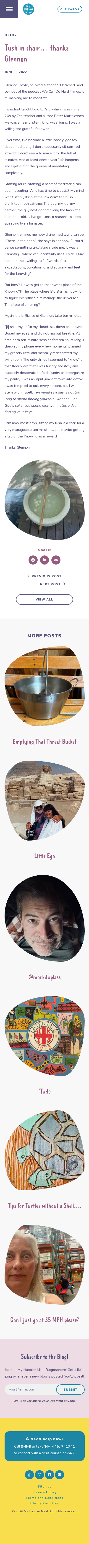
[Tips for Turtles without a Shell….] (45, 1152)
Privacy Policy (44, 1492)
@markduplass (45, 977)
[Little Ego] (45, 802)
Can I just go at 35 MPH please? (44, 1320)
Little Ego (44, 856)
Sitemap (45, 1486)
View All (44, 599)
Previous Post (46, 576)
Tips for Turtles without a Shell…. (44, 1206)
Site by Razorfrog (44, 1503)
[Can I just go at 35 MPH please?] (45, 1266)
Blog (10, 35)
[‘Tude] (45, 1038)
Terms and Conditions (44, 1498)
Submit (70, 1390)
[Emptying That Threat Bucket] (45, 688)
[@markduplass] (45, 920)
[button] (9, 9)
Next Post (51, 584)
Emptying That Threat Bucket (44, 742)
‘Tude (45, 1092)
